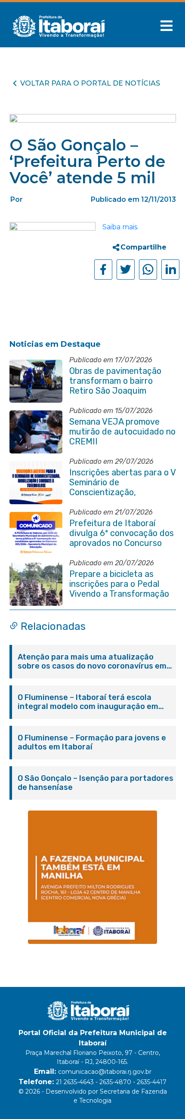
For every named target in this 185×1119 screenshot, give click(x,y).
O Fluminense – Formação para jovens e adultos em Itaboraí (92, 743)
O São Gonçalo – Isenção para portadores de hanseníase (95, 783)
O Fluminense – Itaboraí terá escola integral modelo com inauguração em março (88, 702)
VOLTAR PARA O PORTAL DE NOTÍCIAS (90, 83)
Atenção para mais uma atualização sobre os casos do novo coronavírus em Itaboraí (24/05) (92, 662)
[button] (166, 26)
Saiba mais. (120, 227)
